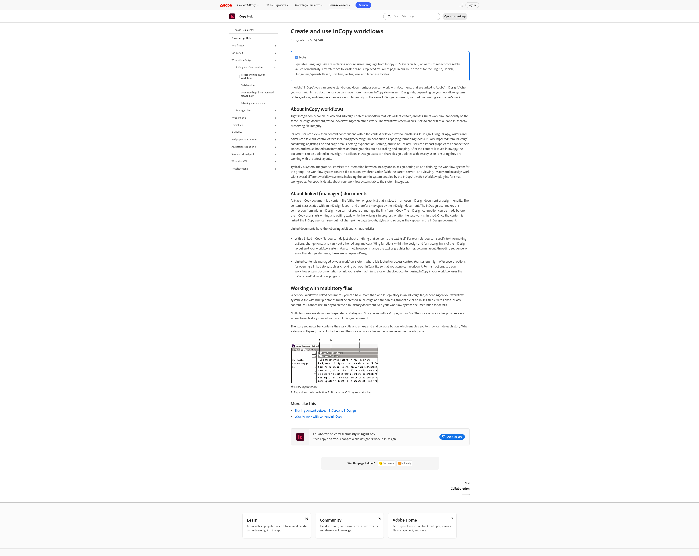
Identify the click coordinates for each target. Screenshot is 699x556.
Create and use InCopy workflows (253, 76)
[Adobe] (225, 5)
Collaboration (247, 85)
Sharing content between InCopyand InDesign (325, 410)
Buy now (363, 5)
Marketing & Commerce (307, 5)
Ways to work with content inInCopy (318, 416)
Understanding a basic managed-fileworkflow (257, 94)
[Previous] (335, 491)
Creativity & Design (246, 5)
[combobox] (411, 16)
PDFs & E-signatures (276, 5)
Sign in (472, 5)
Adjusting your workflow (253, 103)
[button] (461, 5)
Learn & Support (338, 5)
